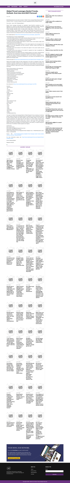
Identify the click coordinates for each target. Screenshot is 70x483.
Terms (32, 469)
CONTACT (26, 6)
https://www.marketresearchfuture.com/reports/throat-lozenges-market (29, 59)
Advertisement (34, 472)
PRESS (20, 6)
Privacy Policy (33, 470)
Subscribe (54, 474)
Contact (32, 474)
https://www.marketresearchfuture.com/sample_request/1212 (27, 34)
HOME (8, 6)
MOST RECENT (14, 6)
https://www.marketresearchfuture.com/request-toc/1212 (25, 84)
